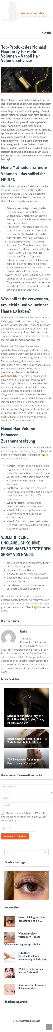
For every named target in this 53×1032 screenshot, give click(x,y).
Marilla (23, 631)
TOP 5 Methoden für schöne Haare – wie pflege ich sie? (23, 761)
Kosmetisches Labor (30, 1020)
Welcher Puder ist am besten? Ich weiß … (30, 970)
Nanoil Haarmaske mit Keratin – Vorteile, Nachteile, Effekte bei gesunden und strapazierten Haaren (25, 743)
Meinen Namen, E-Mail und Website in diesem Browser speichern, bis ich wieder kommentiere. (24, 817)
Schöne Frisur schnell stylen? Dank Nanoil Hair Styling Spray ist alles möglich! (25, 719)
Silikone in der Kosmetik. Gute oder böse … (32, 986)
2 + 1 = (6, 828)
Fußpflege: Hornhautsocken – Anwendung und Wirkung (32, 956)
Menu (45, 32)
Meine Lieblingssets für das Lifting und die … (31, 919)
